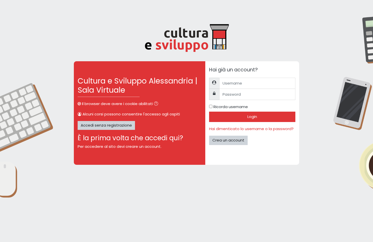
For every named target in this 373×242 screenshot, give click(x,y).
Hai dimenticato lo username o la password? (251, 128)
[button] (157, 104)
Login (252, 116)
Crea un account (228, 140)
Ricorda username (230, 106)
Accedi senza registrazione (106, 125)
